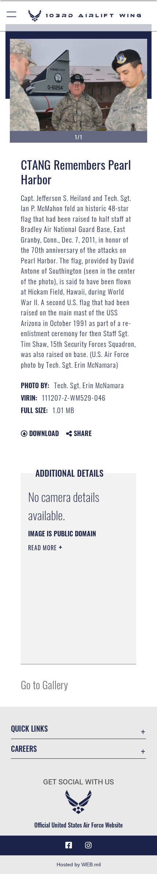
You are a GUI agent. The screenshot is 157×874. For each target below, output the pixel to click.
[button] (12, 15)
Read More (43, 547)
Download (43, 433)
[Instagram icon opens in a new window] (88, 845)
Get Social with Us (78, 782)
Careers (24, 748)
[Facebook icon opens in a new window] (68, 845)
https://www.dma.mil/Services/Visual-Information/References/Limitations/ (72, 650)
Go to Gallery (44, 684)
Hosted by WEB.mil (79, 864)
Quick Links (29, 728)
